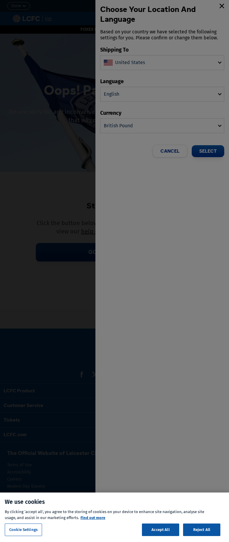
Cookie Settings (23, 529)
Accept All (160, 529)
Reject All (201, 529)
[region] (114, 517)
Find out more (93, 517)
